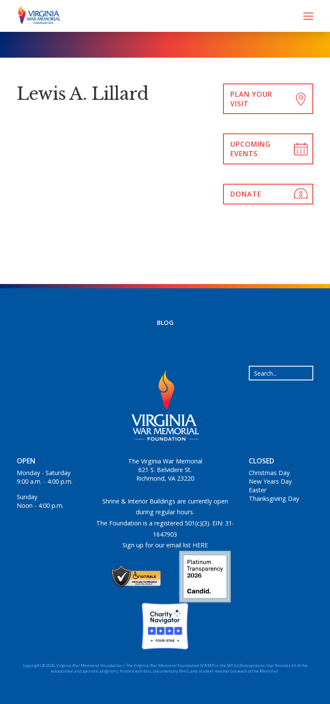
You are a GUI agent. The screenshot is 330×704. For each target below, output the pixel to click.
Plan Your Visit (251, 99)
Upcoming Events (250, 148)
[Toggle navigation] (308, 16)
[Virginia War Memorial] (36, 16)
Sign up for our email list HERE (165, 545)
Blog (165, 322)
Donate (245, 194)
